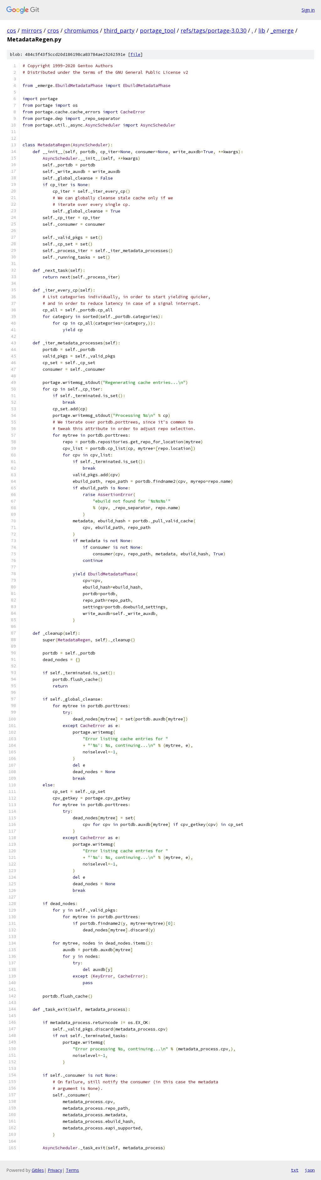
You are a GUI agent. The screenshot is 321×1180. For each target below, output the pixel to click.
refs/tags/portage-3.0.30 (213, 30)
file (135, 54)
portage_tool (157, 30)
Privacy (55, 1170)
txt (294, 1170)
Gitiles (38, 1170)
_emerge (282, 30)
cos (11, 30)
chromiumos (81, 30)
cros (53, 30)
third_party (119, 30)
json (310, 1170)
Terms (72, 1170)
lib (261, 30)
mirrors (31, 30)
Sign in (308, 10)
